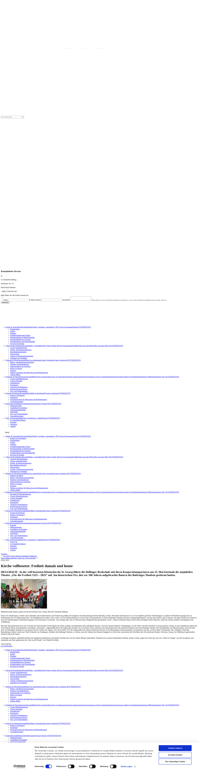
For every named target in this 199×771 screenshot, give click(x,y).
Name (5, 300)
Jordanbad (14, 397)
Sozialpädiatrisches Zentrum (20, 340)
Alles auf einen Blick (85, 346)
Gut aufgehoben (35, 360)
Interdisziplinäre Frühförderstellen (22, 337)
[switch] (71, 766)
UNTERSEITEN (84, 327)
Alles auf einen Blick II (101, 346)
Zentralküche (15, 383)
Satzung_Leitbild (36, 418)
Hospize (13, 371)
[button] (4, 554)
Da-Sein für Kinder (17, 344)
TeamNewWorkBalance (19, 387)
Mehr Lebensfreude (38, 393)
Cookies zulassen (175, 748)
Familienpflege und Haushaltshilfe (22, 342)
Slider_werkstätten (35, 346)
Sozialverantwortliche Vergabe (124, 377)
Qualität (75, 346)
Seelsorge (13, 424)
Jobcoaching (14, 354)
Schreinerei (14, 385)
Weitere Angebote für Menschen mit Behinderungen (29, 373)
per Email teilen (6, 646)
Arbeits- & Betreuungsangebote (21, 356)
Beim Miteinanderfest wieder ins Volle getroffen (18, 558)
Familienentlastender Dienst (20, 335)
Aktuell (13, 426)
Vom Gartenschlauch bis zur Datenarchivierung (54, 377)
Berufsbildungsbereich (18, 352)
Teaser (75, 327)
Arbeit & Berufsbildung (14, 346)
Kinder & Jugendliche (14, 327)
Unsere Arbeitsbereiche (18, 348)
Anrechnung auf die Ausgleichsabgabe (99, 377)
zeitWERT (14, 412)
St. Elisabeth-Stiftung (18, 420)
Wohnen (13, 333)
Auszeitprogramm (16, 402)
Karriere (9, 404)
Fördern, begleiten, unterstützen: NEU (45, 327)
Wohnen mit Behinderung (19, 364)
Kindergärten (15, 329)
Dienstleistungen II (142, 377)
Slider (29, 327)
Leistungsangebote (78, 377)
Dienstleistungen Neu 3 (157, 377)
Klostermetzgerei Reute (18, 389)
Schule (12, 331)
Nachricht (66, 300)
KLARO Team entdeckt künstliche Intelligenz (20, 556)
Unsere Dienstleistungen (19, 379)
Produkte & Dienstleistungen (16, 377)
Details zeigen (126, 766)
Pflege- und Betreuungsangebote (22, 362)
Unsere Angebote (47, 360)
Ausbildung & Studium (18, 408)
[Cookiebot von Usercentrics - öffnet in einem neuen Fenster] (19, 766)
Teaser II (45, 404)
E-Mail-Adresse (35, 300)
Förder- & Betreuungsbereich (20, 350)
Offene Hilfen (15, 375)
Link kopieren (6, 644)
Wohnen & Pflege (12, 360)
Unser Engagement (66, 327)
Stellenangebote (16, 406)
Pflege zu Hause (16, 368)
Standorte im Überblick (18, 358)
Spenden (13, 422)
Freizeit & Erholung (13, 393)
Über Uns (9, 418)
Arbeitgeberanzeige (29, 404)
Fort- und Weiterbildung (19, 391)
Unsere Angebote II (61, 360)
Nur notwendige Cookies (175, 761)
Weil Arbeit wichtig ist (50, 346)
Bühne (26, 360)
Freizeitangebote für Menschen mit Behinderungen (28, 399)
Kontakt (24, 327)
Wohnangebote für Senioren (20, 366)
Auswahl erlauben (175, 755)
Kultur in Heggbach (17, 395)
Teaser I (39, 404)
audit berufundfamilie (18, 410)
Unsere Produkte (16, 381)
